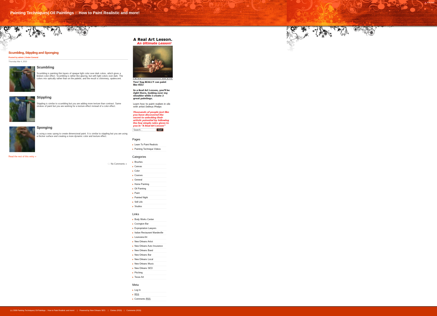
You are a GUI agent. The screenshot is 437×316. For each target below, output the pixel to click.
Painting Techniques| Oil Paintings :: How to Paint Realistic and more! (75, 13)
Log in (138, 290)
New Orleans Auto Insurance (149, 246)
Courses (139, 175)
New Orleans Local (144, 259)
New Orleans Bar (143, 255)
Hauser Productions (17, 314)
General (34, 57)
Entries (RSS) (116, 310)
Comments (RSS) (133, 310)
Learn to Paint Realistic (146, 144)
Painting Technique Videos (148, 149)
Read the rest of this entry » (22, 156)
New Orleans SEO (144, 268)
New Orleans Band (144, 250)
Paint (137, 193)
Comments (143, 299)
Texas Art (139, 277)
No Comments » (119, 164)
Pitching (139, 272)
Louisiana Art (141, 237)
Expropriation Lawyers (145, 228)
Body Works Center (144, 219)
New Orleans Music (144, 263)
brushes (139, 162)
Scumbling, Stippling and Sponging (34, 52)
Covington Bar (142, 223)
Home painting (142, 184)
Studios (138, 206)
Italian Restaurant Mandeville (149, 232)
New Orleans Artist (144, 241)
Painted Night (141, 197)
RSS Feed (430, 2)
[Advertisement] (48, 45)
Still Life (139, 202)
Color (137, 171)
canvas (138, 166)
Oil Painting (140, 188)
